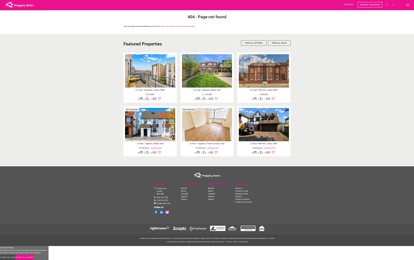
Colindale (184, 194)
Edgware (184, 196)
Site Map (229, 242)
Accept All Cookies (25, 257)
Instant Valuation (370, 4)
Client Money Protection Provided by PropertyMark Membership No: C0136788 (251, 238)
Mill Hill (184, 188)
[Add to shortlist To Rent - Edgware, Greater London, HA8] (217, 153)
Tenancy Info (156, 148)
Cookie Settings (243, 242)
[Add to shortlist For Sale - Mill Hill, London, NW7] (274, 99)
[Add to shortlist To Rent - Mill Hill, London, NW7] (274, 153)
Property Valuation (242, 199)
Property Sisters (180, 242)
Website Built (190, 242)
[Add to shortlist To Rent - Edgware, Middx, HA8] (160, 153)
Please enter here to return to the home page (177, 26)
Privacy (235, 242)
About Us (238, 188)
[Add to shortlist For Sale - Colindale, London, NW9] (160, 99)
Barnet (183, 191)
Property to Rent (241, 194)
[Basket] (387, 5)
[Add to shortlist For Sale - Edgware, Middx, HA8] (217, 99)
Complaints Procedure (243, 202)
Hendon (184, 199)
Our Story (349, 4)
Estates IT (222, 242)
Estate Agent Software (209, 242)
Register (238, 196)
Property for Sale (241, 191)
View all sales (279, 43)
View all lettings (254, 43)
